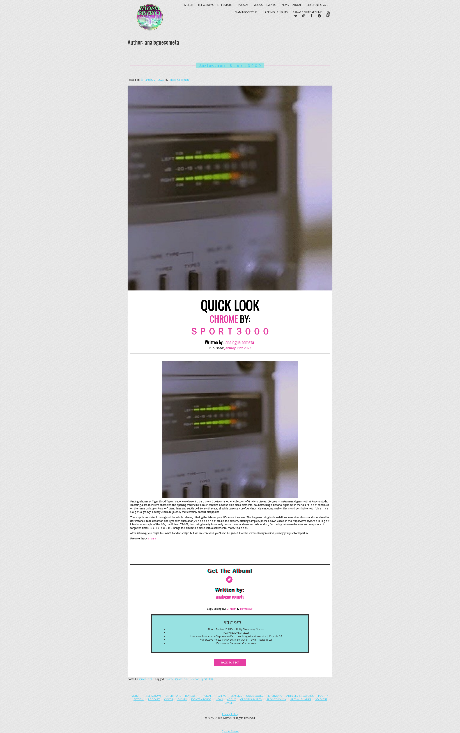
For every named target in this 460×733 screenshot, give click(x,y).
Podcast (244, 4)
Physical (205, 695)
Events (271, 4)
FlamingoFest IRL (246, 12)
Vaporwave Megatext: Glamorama (236, 643)
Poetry (323, 695)
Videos (258, 4)
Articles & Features (300, 695)
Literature (173, 695)
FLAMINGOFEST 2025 (236, 632)
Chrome (169, 679)
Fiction (139, 699)
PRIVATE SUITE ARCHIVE (307, 12)
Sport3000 (207, 679)
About (297, 4)
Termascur (246, 608)
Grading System (251, 699)
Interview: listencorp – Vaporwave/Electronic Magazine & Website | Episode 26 (236, 636)
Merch (135, 695)
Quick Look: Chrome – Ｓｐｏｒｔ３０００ (230, 65)
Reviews (194, 679)
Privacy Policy (276, 699)
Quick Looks (254, 695)
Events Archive (201, 699)
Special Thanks (300, 699)
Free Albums (153, 695)
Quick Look (145, 679)
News (285, 4)
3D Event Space (317, 4)
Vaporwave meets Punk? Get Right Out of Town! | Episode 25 (236, 639)
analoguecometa (180, 79)
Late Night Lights (275, 12)
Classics (236, 695)
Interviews (274, 695)
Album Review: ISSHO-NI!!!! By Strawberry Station (236, 629)
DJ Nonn (231, 608)
